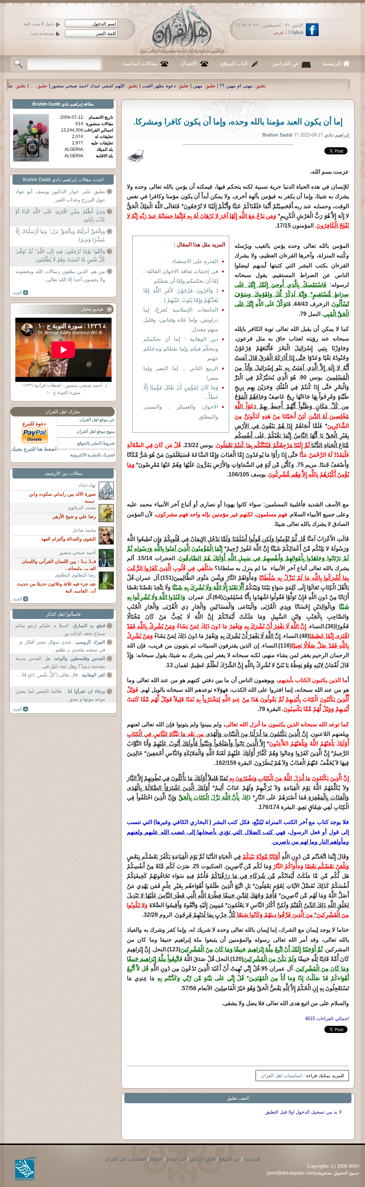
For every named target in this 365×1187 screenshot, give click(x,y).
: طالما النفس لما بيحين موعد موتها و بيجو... (60, 695)
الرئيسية (332, 63)
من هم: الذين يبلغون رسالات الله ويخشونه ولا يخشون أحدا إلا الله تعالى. (60, 275)
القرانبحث (176, 1159)
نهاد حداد (87, 485)
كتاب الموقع (234, 63)
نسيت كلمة (32, 24)
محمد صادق (84, 530)
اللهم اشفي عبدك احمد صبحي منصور (159, 85)
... (103, 85)
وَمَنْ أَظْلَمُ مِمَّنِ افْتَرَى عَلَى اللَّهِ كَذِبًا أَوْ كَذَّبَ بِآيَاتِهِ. (60, 216)
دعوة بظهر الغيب (230, 85)
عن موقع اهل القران (97, 419)
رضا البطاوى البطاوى (75, 575)
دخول (50, 23)
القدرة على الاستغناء (195, 261)
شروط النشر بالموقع (96, 443)
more (20, 292)
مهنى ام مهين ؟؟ (307, 85)
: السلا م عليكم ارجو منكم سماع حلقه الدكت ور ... (60, 629)
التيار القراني (202, 1159)
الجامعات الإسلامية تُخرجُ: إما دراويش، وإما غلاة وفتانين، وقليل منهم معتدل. (180, 319)
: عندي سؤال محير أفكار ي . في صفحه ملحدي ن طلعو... (60, 646)
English (295, 32)
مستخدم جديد (43, 33)
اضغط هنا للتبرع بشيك (34, 449)
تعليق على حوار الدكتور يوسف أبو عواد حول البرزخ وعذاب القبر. (60, 196)
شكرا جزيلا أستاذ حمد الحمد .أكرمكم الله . (42, 85)
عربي (278, 32)
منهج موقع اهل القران (96, 431)
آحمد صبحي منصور (77, 552)
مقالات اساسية (140, 63)
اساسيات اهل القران (281, 1075)
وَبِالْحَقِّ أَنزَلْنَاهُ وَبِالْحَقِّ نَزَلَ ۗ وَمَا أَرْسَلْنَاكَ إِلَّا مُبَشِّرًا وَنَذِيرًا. (60, 236)
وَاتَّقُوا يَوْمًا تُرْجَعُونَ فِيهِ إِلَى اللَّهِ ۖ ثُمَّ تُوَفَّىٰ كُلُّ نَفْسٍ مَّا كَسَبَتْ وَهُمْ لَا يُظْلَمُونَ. (60, 256)
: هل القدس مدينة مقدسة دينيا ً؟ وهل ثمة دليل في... (60, 662)
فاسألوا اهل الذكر (63, 614)
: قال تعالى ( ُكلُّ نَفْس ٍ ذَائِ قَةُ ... (60, 674)
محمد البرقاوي (82, 507)
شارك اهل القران (62, 411)
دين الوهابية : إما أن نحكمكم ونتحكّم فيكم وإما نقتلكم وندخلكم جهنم (180, 348)
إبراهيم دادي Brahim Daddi (57, 104)
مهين (268, 85)
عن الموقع (229, 1159)
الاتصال (189, 63)
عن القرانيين (285, 63)
